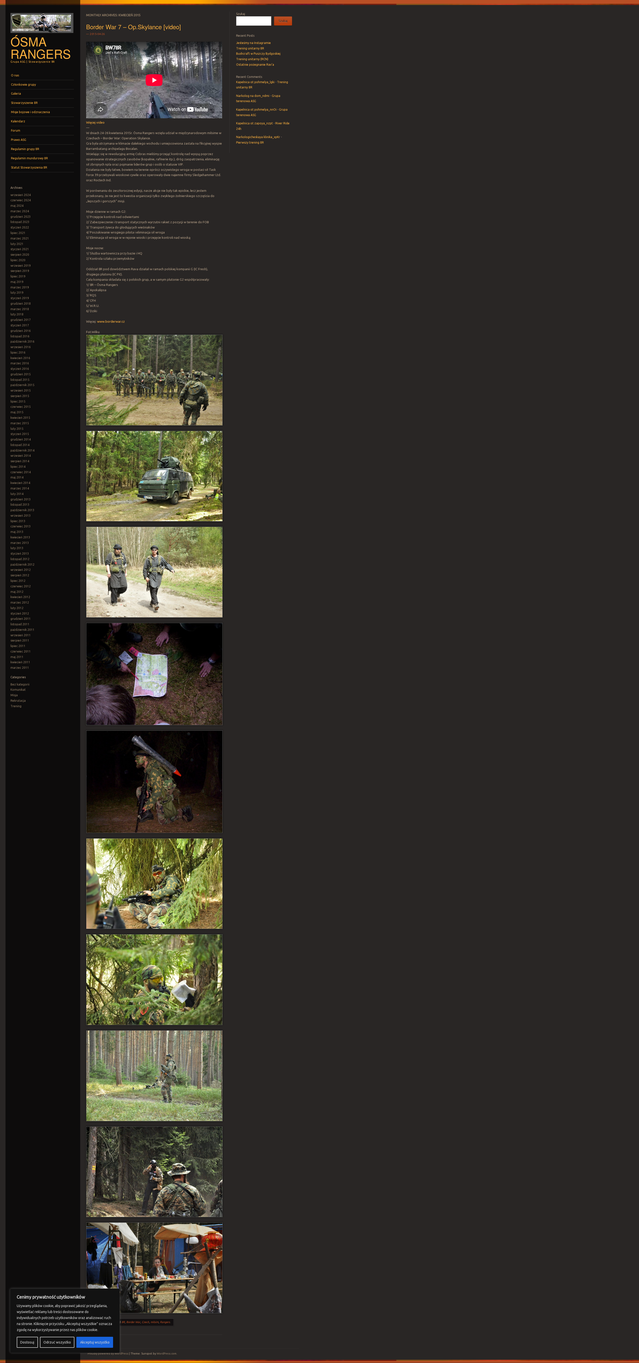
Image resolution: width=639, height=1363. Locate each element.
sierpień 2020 (19, 254)
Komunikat (18, 689)
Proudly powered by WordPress (108, 1353)
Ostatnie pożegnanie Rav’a (255, 64)
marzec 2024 (19, 211)
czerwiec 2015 (20, 406)
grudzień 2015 (20, 374)
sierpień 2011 (19, 640)
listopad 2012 (19, 559)
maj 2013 (16, 531)
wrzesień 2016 (20, 347)
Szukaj (240, 13)
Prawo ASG (18, 139)
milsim (155, 1322)
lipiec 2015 (17, 401)
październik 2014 (22, 450)
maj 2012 (16, 591)
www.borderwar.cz (111, 321)
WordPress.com (166, 1353)
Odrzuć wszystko (57, 1342)
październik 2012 (22, 564)
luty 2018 (16, 314)
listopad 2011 (19, 624)
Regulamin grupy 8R (25, 149)
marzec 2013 (19, 542)
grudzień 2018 (20, 303)
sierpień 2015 (19, 396)
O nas (15, 75)
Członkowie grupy (23, 84)
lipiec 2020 (17, 260)
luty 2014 (16, 493)
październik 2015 (22, 385)
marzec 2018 (19, 309)
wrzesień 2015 (20, 390)
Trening (15, 706)
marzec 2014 (19, 488)
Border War (133, 1322)
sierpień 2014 (19, 461)
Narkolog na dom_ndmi (252, 95)
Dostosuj (27, 1342)
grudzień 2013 (20, 499)
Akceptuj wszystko (95, 1342)
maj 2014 (16, 477)
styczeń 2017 (19, 325)
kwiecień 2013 (20, 537)
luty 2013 (16, 548)
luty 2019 (16, 292)
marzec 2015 (19, 423)
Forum (15, 130)
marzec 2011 (19, 667)
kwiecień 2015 (20, 417)
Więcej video (95, 122)
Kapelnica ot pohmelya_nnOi (256, 109)
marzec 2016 (19, 363)
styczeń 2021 (19, 249)
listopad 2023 (19, 222)
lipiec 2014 (17, 466)
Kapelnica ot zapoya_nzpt (254, 123)
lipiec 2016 (17, 352)
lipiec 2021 (17, 232)
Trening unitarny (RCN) (252, 59)
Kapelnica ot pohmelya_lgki (255, 82)
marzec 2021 (19, 238)
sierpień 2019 (19, 270)
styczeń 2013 (19, 553)
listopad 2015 (19, 379)
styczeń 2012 (19, 613)
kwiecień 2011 (20, 662)
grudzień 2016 (20, 330)
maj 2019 (16, 281)
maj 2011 (16, 657)
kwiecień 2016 (20, 358)
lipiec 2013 (17, 521)
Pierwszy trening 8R (250, 142)
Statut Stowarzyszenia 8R (29, 167)
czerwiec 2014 (20, 472)
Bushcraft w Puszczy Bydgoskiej (258, 53)
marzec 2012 (19, 602)
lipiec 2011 (17, 646)
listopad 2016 (19, 336)
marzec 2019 (19, 287)
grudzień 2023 (20, 216)
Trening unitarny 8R (250, 48)
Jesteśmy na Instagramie (253, 42)
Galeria (16, 93)
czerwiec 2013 (20, 526)
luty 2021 (16, 243)
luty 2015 (16, 428)
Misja (14, 695)
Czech (145, 1322)
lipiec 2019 (17, 276)
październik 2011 (22, 629)
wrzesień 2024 (20, 195)
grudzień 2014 (20, 439)
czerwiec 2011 (20, 651)
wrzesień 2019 (20, 265)
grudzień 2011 (20, 618)
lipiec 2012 (17, 580)
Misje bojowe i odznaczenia (30, 112)
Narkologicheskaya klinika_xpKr (258, 137)
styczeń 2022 (19, 227)
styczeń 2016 (19, 368)
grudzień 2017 (20, 319)
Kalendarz (18, 121)
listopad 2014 (19, 445)
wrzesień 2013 (20, 515)
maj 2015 (16, 412)
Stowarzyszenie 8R (24, 102)
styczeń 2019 (19, 298)
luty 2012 (16, 608)
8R (123, 1322)
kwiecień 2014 (20, 482)
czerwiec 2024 (20, 200)
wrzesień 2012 (20, 569)
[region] (65, 1321)
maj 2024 (16, 205)
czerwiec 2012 (20, 586)
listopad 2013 (19, 504)
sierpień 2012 (19, 575)
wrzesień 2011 (20, 635)
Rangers (165, 1322)
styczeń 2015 (19, 434)
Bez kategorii (19, 684)
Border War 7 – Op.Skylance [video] (133, 26)
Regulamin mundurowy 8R (29, 158)
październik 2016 (22, 341)
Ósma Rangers (40, 47)
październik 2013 (22, 510)
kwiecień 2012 (20, 597)
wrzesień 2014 (20, 455)
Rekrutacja (18, 700)
